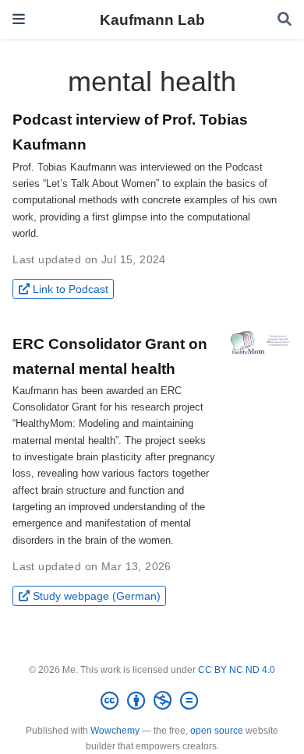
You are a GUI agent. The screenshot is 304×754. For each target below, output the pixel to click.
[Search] (284, 20)
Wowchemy (115, 730)
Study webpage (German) (97, 596)
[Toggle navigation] (18, 19)
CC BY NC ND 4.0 (236, 669)
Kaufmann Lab (152, 19)
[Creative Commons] (152, 701)
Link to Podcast (70, 289)
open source (216, 730)
